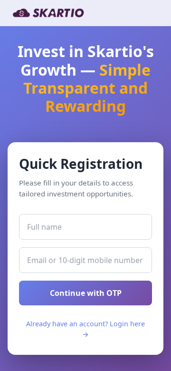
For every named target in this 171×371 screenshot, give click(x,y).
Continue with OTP (86, 293)
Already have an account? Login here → (85, 329)
